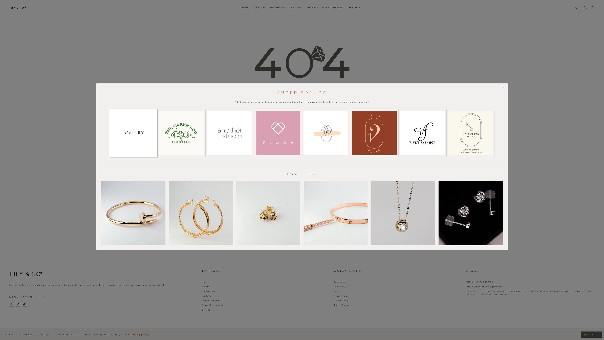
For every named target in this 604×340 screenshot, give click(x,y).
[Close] (504, 87)
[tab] (133, 133)
